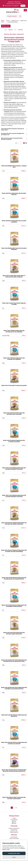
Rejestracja (17, 2)
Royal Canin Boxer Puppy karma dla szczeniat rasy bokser (14, 221)
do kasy (23, 5)
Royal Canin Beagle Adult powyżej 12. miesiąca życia (14, 166)
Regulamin (14, 822)
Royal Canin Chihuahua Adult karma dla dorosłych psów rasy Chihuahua (14, 331)
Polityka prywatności (14, 832)
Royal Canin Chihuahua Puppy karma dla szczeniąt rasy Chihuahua (14, 358)
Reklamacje (14, 823)
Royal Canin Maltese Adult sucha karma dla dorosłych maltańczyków (14, 797)
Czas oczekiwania (14, 819)
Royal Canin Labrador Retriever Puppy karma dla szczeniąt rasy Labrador (14, 743)
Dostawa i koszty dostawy (14, 828)
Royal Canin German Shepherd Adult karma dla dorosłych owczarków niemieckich (14, 523)
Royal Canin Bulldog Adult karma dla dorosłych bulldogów (14, 248)
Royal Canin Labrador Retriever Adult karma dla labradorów (14, 715)
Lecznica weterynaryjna (14, 838)
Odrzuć (14, 857)
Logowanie (10, 2)
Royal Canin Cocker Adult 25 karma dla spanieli (14, 385)
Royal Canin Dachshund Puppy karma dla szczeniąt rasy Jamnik (14, 441)
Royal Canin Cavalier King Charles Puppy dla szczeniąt (14, 303)
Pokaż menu (6, 26)
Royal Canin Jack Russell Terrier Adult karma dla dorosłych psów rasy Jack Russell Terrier (14, 660)
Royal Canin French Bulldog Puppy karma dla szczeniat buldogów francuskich (14, 495)
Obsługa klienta (14, 816)
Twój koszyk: (12, 5)
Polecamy (14, 835)
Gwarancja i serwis (14, 831)
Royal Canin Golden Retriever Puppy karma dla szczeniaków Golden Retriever (14, 605)
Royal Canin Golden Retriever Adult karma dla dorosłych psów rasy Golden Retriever (14, 578)
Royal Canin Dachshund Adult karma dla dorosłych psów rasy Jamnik (14, 413)
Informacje (14, 826)
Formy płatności (14, 829)
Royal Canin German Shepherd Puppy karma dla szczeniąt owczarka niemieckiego (14, 550)
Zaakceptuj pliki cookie (14, 853)
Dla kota (20, 29)
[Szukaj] (20, 16)
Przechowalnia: (14, 3)
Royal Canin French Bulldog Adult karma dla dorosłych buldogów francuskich (14, 468)
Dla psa (11, 29)
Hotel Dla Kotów (14, 837)
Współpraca (14, 820)
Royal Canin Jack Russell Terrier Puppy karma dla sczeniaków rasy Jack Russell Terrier (14, 688)
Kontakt (14, 818)
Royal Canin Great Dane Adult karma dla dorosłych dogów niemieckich (14, 633)
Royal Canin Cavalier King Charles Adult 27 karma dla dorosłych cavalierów (14, 276)
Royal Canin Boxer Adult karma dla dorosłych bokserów (14, 193)
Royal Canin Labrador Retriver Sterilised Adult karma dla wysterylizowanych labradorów (14, 770)
